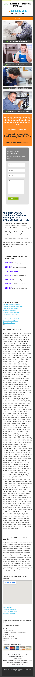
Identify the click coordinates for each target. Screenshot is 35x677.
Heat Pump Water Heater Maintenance (14, 319)
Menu (18, 18)
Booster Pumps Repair (9, 310)
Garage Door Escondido (9, 613)
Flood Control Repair (9, 323)
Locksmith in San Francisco (10, 609)
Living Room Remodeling (10, 308)
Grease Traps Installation (10, 321)
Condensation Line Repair (10, 314)
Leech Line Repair (8, 316)
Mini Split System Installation (11, 304)
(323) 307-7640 (19, 11)
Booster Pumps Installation (11, 312)
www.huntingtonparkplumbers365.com (17, 666)
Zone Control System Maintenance (13, 306)
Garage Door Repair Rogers (10, 611)
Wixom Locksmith (7, 607)
